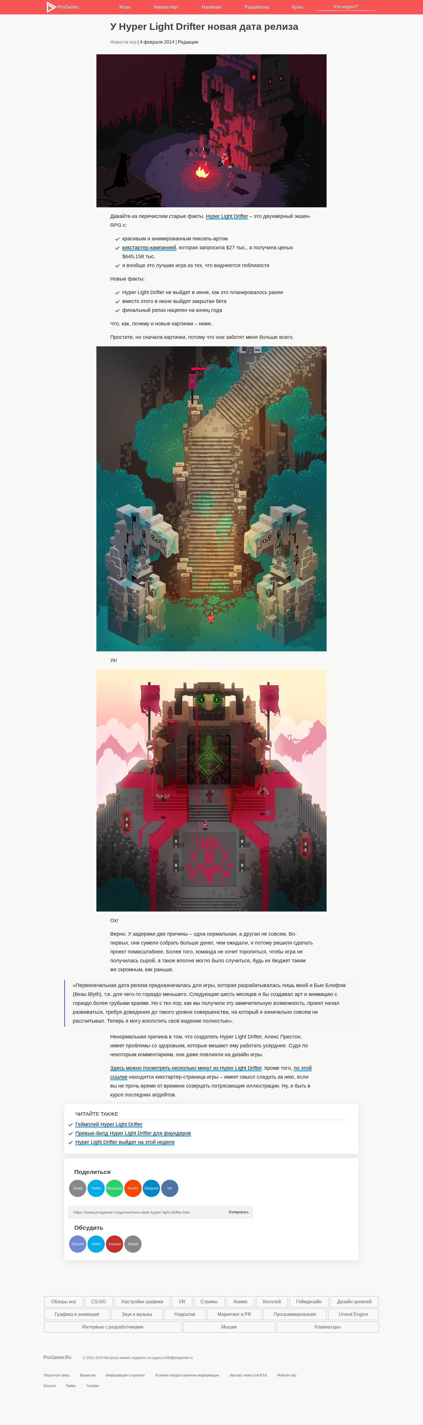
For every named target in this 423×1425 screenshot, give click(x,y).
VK (169, 1188)
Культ (298, 7)
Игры (125, 7)
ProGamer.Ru (57, 1357)
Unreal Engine (353, 1314)
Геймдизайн (309, 1301)
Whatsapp (115, 1188)
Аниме (240, 1301)
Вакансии (88, 1375)
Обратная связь (56, 1375)
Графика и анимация (77, 1314)
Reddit (133, 1188)
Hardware (212, 7)
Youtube (114, 1244)
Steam (133, 1244)
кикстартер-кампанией (149, 247)
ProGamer (68, 7)
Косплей (272, 1301)
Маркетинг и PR (234, 1314)
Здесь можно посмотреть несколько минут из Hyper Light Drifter (186, 1068)
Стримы (209, 1301)
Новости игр (123, 42)
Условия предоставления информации (187, 1375)
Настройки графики (142, 1301)
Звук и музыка (137, 1314)
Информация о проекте (125, 1375)
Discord (78, 1244)
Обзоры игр (63, 1301)
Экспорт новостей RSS (248, 1375)
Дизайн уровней (354, 1301)
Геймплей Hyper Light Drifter (108, 1124)
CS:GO (98, 1301)
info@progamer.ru (179, 1358)
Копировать (238, 1210)
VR (182, 1301)
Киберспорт (166, 7)
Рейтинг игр (286, 1375)
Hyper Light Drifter (227, 216)
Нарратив (184, 1314)
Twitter (96, 1188)
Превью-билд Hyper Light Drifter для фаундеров (133, 1133)
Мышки (229, 1326)
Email (77, 1188)
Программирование (295, 1314)
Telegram (151, 1188)
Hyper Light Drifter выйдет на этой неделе (125, 1142)
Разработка (257, 7)
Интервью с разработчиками (112, 1326)
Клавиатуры (328, 1326)
